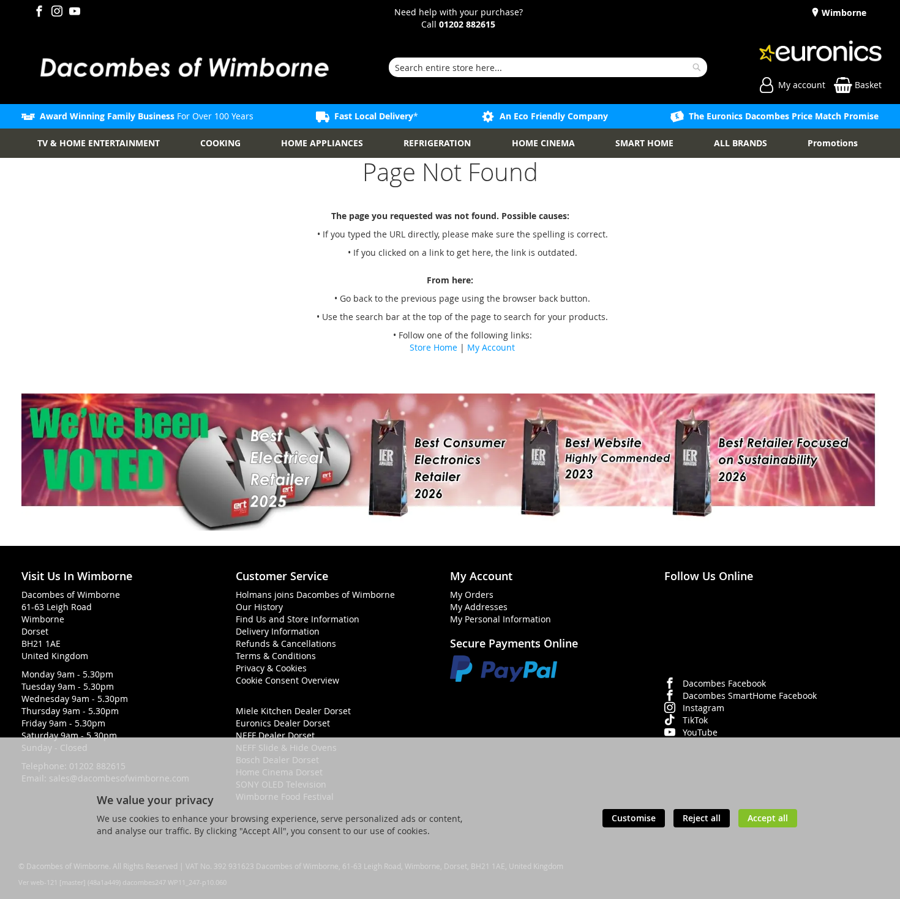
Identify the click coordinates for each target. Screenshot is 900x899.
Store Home (433, 347)
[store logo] (184, 67)
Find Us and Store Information (297, 619)
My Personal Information (500, 619)
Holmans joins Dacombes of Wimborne (315, 594)
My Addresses (479, 607)
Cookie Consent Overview (287, 680)
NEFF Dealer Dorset (275, 735)
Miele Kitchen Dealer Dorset (293, 711)
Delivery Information (278, 631)
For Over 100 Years (146, 116)
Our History (259, 607)
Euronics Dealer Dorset (283, 723)
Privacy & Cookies (271, 668)
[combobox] (548, 67)
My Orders (471, 594)
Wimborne (842, 12)
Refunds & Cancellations (286, 643)
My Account (491, 347)
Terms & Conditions (276, 656)
